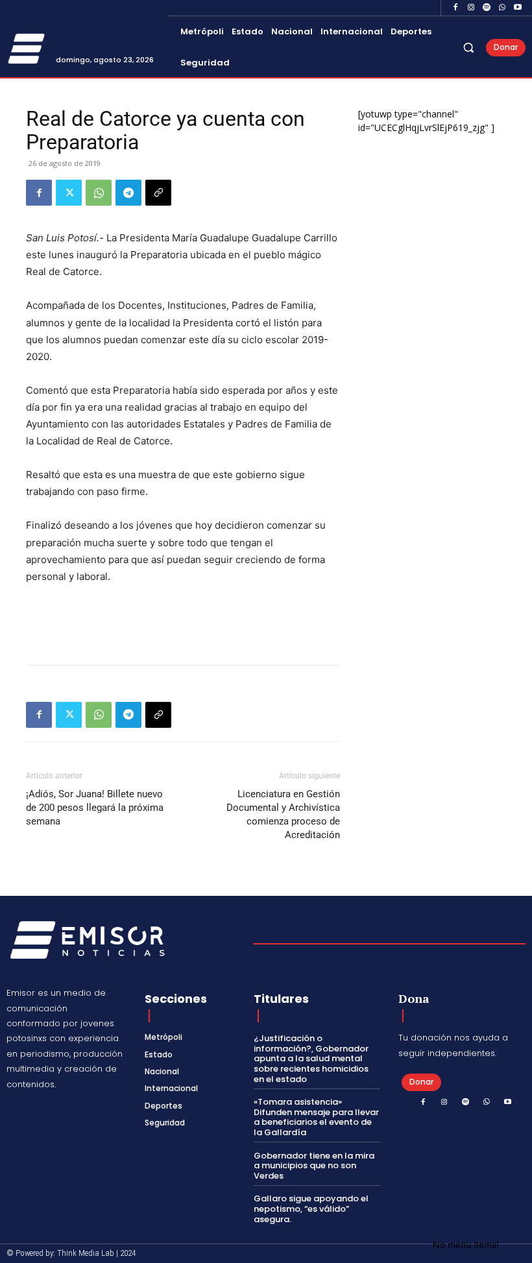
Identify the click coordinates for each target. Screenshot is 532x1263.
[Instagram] (471, 8)
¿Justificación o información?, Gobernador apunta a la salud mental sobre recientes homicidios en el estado (311, 1058)
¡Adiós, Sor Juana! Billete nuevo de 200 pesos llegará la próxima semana (94, 807)
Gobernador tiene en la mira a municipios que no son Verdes (314, 1165)
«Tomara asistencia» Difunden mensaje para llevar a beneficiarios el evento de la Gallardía (316, 1117)
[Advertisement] (183, 621)
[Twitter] (69, 193)
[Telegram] (128, 193)
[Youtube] (518, 8)
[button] (469, 48)
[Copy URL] (158, 193)
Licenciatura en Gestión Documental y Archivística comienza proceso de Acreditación (283, 814)
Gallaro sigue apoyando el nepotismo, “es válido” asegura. (311, 1208)
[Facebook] (455, 8)
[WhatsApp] (502, 8)
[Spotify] (486, 8)
